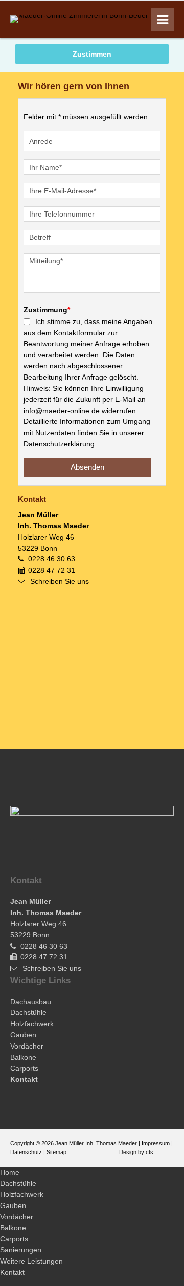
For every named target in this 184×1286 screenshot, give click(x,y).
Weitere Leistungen (31, 1261)
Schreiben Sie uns (59, 581)
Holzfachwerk (21, 1194)
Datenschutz (26, 1152)
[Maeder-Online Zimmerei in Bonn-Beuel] (78, 15)
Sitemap (56, 1152)
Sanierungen (20, 1250)
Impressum (156, 1143)
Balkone (13, 1228)
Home (9, 1172)
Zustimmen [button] (92, 54)
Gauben (13, 1205)
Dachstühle (18, 1183)
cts (149, 1152)
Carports (14, 1239)
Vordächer (16, 1217)
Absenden (87, 467)
